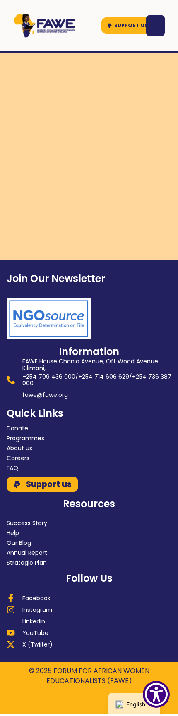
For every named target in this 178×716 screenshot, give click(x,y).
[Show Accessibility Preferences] (156, 694)
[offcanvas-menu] (155, 25)
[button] (127, 25)
